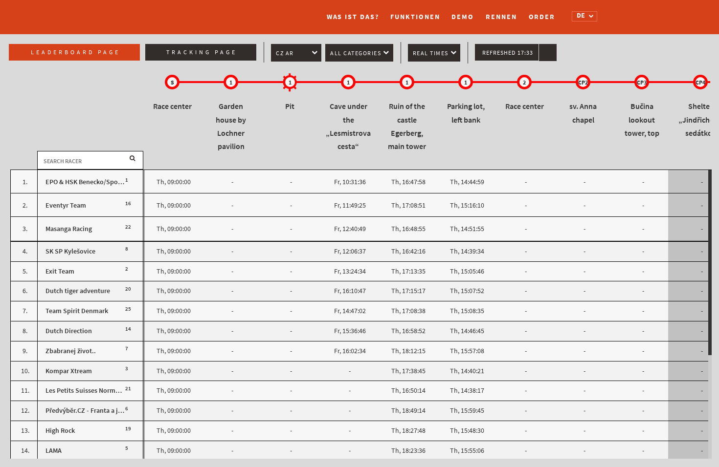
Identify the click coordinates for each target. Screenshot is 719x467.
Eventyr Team (65, 205)
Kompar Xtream (68, 371)
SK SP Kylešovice (70, 251)
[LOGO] (166, 12)
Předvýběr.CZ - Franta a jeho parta (95, 410)
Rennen (501, 16)
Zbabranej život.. (70, 351)
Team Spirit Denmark (76, 311)
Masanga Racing (68, 229)
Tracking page (201, 52)
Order (542, 16)
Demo (462, 16)
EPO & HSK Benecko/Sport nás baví (97, 182)
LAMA (53, 450)
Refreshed (507, 53)
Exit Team (59, 271)
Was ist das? (353, 16)
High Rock (60, 430)
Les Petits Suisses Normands (87, 390)
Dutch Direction (68, 331)
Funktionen (415, 16)
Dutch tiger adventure (77, 291)
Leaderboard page (75, 52)
